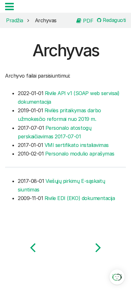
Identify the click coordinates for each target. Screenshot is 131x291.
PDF (87, 20)
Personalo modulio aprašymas (79, 153)
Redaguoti (113, 20)
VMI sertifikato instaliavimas (77, 145)
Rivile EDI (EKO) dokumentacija (80, 198)
